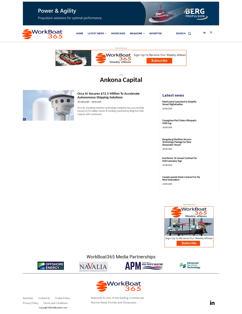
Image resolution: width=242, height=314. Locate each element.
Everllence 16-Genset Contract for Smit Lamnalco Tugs (179, 159)
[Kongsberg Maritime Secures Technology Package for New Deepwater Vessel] (209, 145)
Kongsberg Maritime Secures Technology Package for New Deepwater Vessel (176, 142)
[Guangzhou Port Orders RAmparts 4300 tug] (209, 126)
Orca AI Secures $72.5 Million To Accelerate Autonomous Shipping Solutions (108, 95)
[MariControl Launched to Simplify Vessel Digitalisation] (209, 107)
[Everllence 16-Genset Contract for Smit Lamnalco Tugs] (209, 163)
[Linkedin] (204, 33)
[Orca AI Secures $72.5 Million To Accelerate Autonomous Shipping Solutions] (48, 105)
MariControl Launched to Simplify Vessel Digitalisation (179, 103)
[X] (211, 33)
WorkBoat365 (83, 101)
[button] (184, 33)
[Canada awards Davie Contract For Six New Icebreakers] (209, 182)
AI (24, 119)
